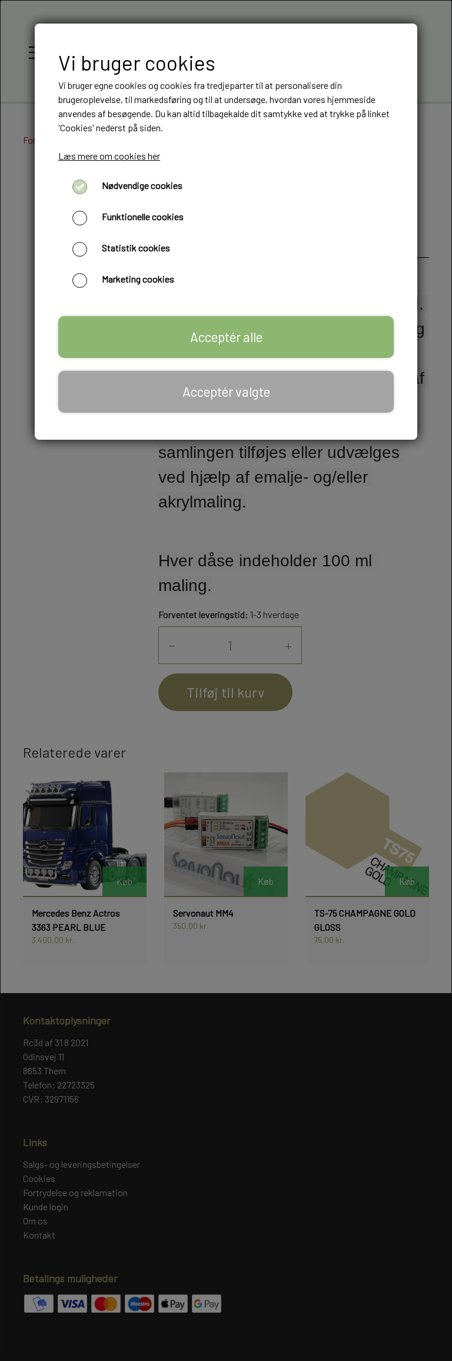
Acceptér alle (226, 336)
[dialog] (226, 680)
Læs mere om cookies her (109, 155)
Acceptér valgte (226, 391)
